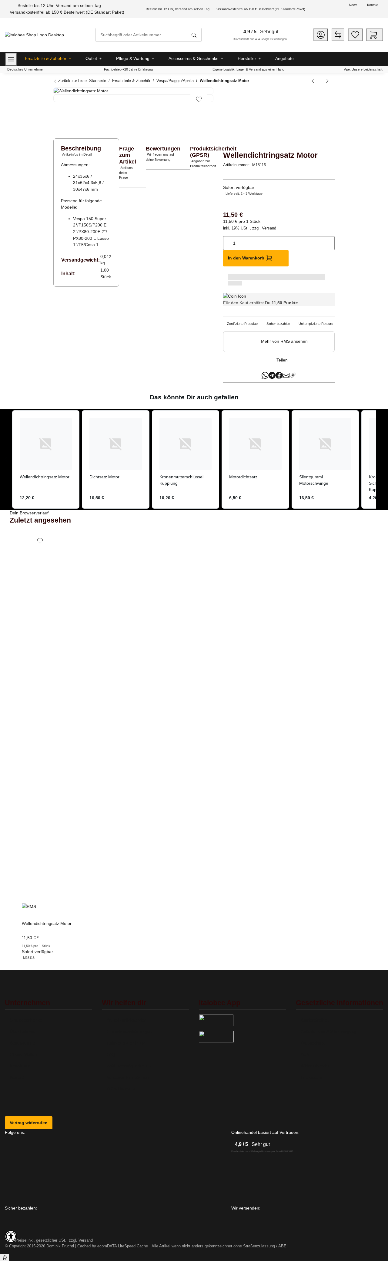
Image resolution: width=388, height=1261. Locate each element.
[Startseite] (34, 34)
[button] (320, 34)
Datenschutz (313, 1043)
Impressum (311, 1077)
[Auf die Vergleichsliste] (183, 99)
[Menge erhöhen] (329, 239)
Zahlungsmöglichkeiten (129, 1065)
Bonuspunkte (22, 1043)
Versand (269, 228)
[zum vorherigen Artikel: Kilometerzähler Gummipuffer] (313, 80)
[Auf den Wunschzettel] (198, 99)
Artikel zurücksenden (127, 1020)
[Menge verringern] (228, 239)
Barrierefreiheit (315, 1020)
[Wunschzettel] (355, 34)
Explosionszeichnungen (129, 1031)
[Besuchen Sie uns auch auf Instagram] (13, 1160)
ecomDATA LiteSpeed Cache (122, 1246)
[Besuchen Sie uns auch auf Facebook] (13, 1147)
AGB (305, 1054)
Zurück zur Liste (72, 80)
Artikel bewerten (122, 1088)
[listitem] (45, 459)
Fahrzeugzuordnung (126, 1043)
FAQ (111, 1054)
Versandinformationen (128, 1077)
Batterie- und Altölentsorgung (328, 1031)
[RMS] (253, 117)
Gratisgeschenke (26, 1020)
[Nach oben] (4, 1257)
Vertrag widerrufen (29, 1122)
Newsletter (20, 1065)
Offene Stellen (23, 1054)
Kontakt (372, 5)
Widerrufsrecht (315, 1065)
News (353, 5)
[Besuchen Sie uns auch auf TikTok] (13, 1173)
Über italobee (22, 1031)
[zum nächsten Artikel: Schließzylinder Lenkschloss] (327, 80)
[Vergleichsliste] (338, 34)
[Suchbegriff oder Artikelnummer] (194, 34)
